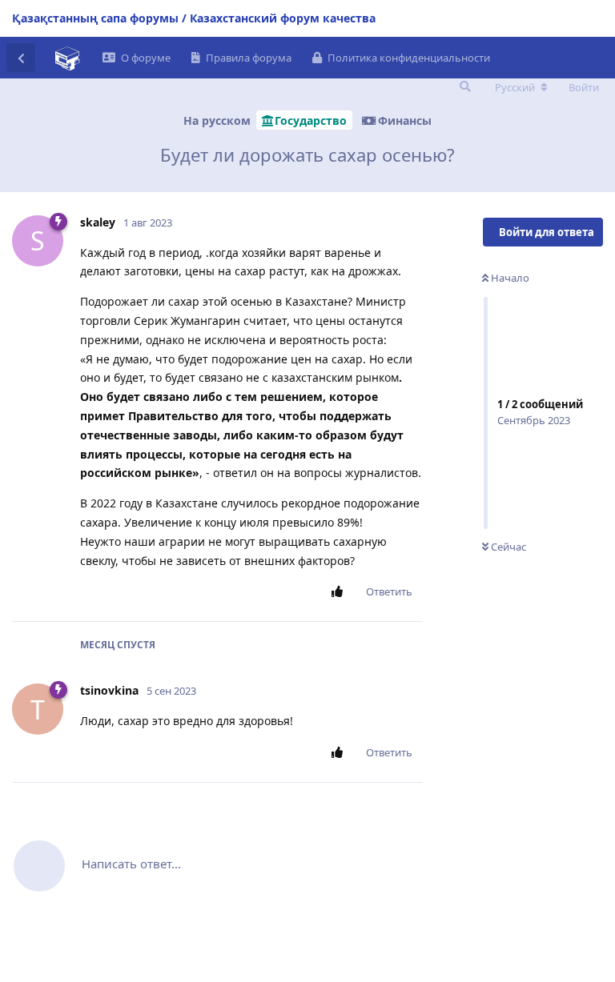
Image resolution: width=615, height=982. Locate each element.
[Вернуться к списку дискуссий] (20, 57)
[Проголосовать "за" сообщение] (340, 592)
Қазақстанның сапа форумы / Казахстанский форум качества (194, 18)
